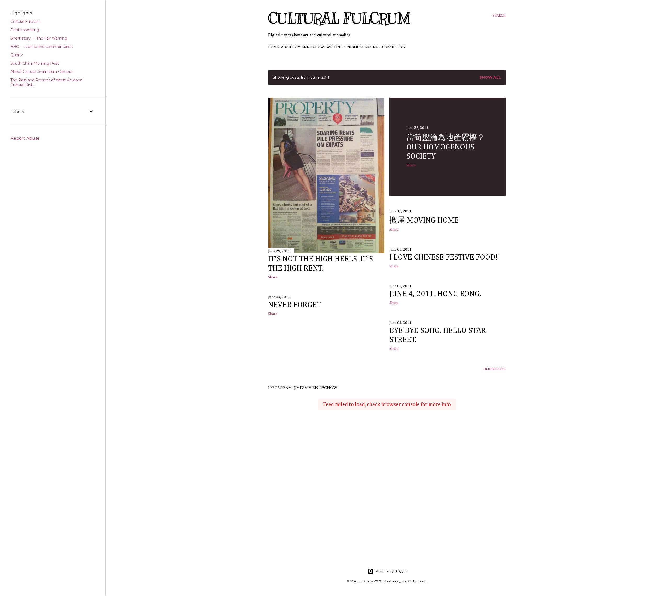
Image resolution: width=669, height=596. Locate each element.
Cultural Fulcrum (339, 18)
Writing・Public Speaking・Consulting (365, 47)
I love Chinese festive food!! (444, 257)
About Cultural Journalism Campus (41, 71)
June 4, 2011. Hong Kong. (435, 294)
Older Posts (494, 369)
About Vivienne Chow (302, 47)
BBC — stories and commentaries (41, 46)
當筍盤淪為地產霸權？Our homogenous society (445, 147)
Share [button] (272, 277)
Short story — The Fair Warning (38, 38)
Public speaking (24, 29)
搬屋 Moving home (424, 220)
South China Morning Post (34, 63)
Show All (490, 77)
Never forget (294, 305)
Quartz (16, 55)
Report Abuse (25, 138)
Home (273, 47)
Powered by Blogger (391, 571)
